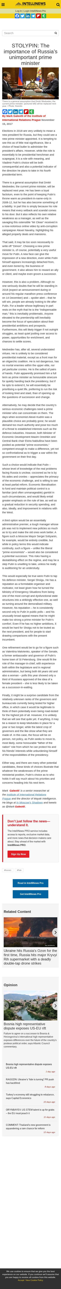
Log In (18, 11)
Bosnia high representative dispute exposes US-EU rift (25, 1026)
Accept (21, 1280)
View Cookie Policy (34, 1280)
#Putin (19, 870)
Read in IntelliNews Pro (31, 883)
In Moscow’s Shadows (29, 802)
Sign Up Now (18, 854)
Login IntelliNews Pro (35, 11)
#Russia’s (7, 870)
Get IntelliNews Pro (30, 894)
